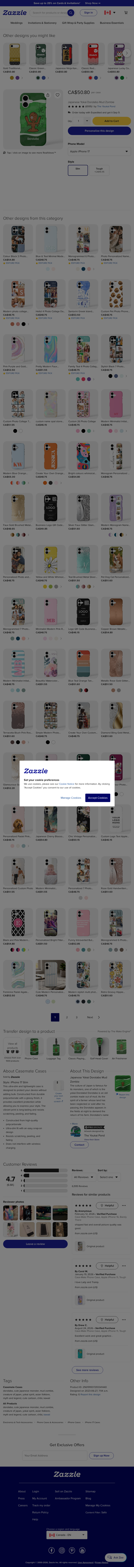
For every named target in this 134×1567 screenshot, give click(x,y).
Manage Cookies (71, 798)
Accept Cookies (97, 798)
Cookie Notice (66, 783)
